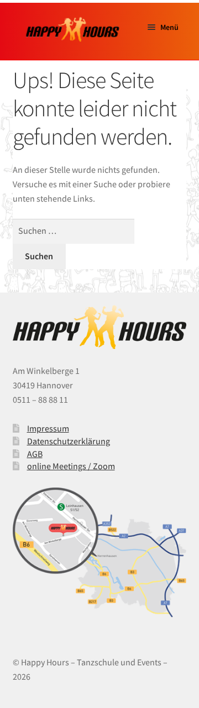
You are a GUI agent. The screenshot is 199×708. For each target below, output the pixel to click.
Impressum (48, 428)
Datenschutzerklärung (68, 441)
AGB (35, 453)
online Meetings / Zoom (71, 465)
